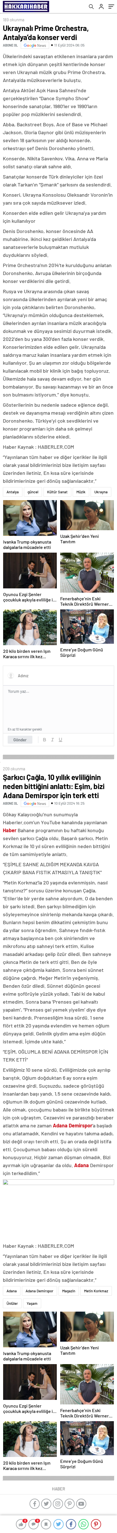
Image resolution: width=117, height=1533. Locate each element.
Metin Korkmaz (96, 1291)
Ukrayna (101, 492)
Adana (12, 1291)
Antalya (13, 492)
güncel (33, 492)
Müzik (80, 492)
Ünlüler (12, 1303)
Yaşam (32, 1303)
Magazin (68, 1291)
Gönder (20, 739)
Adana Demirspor (39, 1291)
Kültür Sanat (57, 492)
